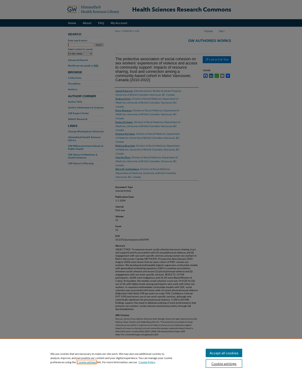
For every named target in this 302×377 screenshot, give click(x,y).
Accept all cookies (224, 353)
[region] (151, 358)
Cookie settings (86, 362)
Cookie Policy (147, 362)
